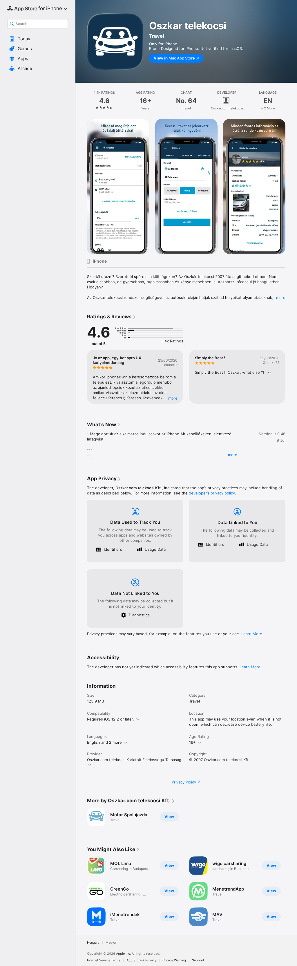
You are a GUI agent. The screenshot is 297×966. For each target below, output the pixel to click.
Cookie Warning (174, 960)
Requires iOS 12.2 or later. (110, 719)
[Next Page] (291, 100)
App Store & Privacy (141, 960)
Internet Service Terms (103, 960)
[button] (38, 39)
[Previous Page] (81, 100)
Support (198, 960)
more (280, 297)
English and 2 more (104, 742)
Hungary (93, 942)
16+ (192, 742)
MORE (173, 398)
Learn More (251, 633)
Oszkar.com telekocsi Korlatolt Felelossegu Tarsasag (134, 759)
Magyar (111, 942)
